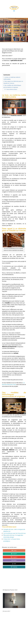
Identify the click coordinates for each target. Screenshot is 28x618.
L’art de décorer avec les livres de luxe (14, 533)
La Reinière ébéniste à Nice (13, 383)
